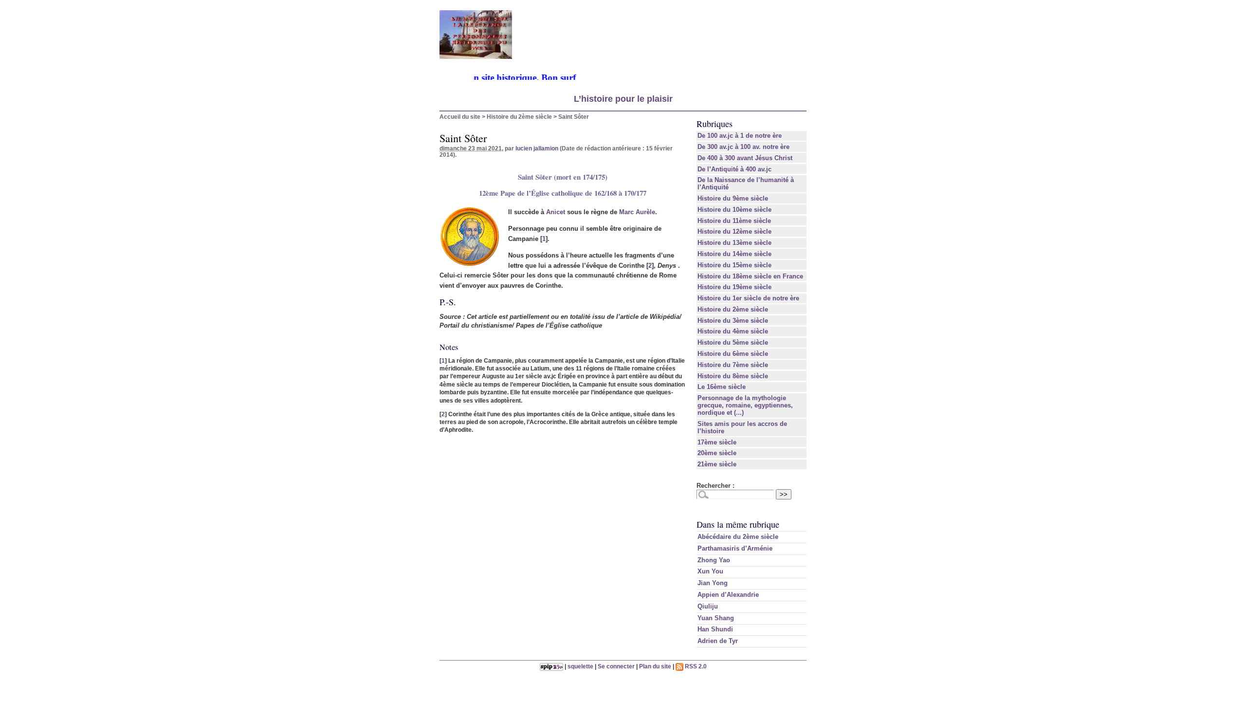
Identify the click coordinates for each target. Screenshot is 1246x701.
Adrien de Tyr (717, 641)
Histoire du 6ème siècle (732, 353)
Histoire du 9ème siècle (732, 198)
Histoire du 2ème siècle (519, 116)
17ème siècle (716, 442)
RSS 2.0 (695, 666)
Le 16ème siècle (721, 386)
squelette (580, 666)
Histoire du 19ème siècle (734, 287)
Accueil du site (460, 116)
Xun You (710, 571)
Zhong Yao (713, 560)
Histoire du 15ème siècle (734, 265)
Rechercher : (715, 485)
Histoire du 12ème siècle (734, 231)
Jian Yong (712, 583)
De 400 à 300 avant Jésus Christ (744, 158)
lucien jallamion (536, 148)
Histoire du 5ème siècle (732, 342)
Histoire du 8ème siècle (732, 376)
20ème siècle (716, 453)
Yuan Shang (715, 618)
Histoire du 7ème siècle (732, 365)
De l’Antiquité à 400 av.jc (734, 169)
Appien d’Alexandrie (728, 594)
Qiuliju (707, 606)
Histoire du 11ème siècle (734, 220)
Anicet (555, 212)
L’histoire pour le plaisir (623, 99)
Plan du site (655, 666)
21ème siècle (716, 464)
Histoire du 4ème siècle (732, 331)
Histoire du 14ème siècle (734, 254)
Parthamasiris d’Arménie (734, 548)
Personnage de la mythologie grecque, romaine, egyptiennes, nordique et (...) (745, 405)
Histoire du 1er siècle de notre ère (748, 298)
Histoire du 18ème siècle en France (750, 276)
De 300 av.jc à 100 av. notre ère (743, 146)
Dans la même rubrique (737, 524)
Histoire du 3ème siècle (732, 320)
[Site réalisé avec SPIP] (551, 666)
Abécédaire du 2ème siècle (737, 536)
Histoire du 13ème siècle (734, 242)
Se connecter (616, 666)
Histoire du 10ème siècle (734, 209)
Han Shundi (715, 629)
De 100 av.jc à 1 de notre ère (739, 135)
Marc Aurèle (637, 212)
